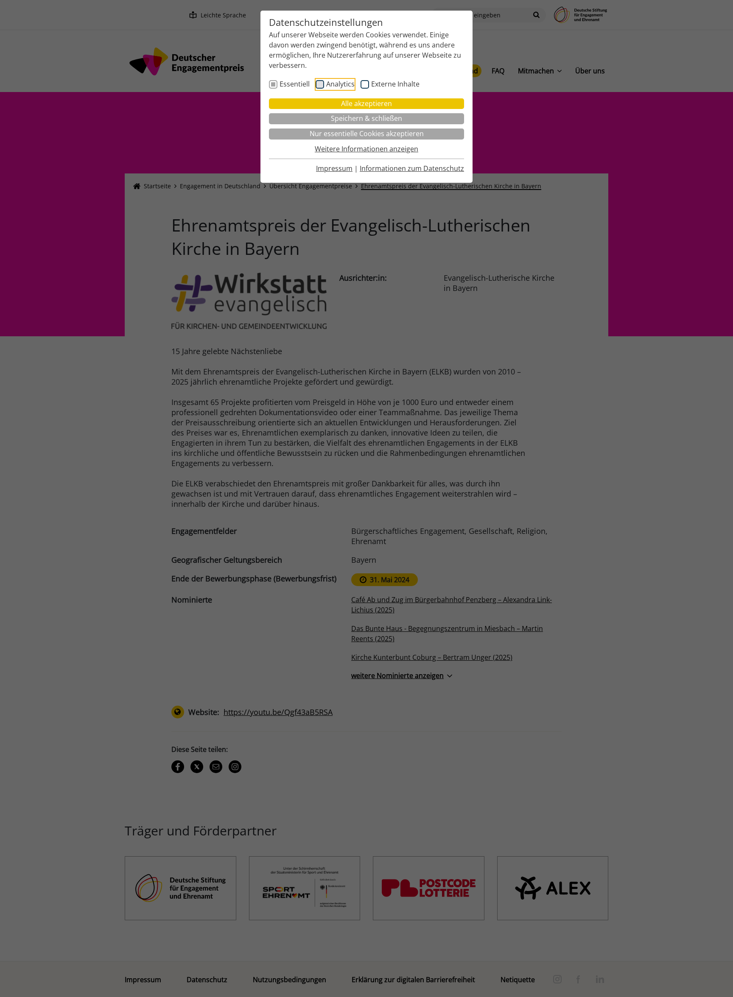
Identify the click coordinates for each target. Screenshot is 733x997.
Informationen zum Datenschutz (412, 168)
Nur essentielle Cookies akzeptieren (367, 133)
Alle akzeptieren (366, 103)
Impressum (334, 168)
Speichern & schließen (366, 118)
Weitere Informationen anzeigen (366, 149)
